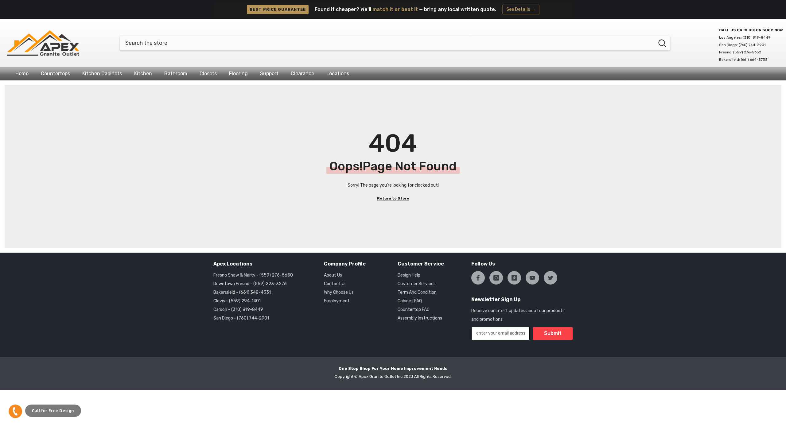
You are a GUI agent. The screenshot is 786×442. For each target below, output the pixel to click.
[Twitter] (550, 278)
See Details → (520, 9)
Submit (553, 333)
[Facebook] (478, 278)
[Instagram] (496, 278)
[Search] (395, 43)
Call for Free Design (53, 410)
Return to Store (393, 198)
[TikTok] (514, 278)
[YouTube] (532, 278)
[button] (15, 411)
